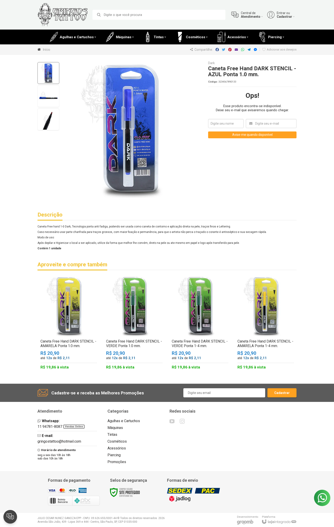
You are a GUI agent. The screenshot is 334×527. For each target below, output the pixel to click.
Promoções (116, 462)
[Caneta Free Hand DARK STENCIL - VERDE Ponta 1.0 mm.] (134, 323)
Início (46, 49)
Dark (211, 63)
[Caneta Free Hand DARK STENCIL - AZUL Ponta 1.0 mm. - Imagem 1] (48, 73)
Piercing (114, 455)
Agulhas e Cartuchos (123, 421)
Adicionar (76, 345)
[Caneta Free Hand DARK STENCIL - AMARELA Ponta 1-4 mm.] (266, 323)
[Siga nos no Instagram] (182, 421)
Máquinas (115, 428)
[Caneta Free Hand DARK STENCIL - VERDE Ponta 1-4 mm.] (200, 323)
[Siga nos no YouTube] (171, 421)
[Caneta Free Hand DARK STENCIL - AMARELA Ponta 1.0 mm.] (69, 323)
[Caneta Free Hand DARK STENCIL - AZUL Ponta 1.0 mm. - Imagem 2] (48, 96)
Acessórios (116, 448)
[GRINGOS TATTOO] (62, 15)
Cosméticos (117, 441)
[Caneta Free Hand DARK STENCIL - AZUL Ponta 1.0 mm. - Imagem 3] (48, 119)
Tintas (112, 434)
